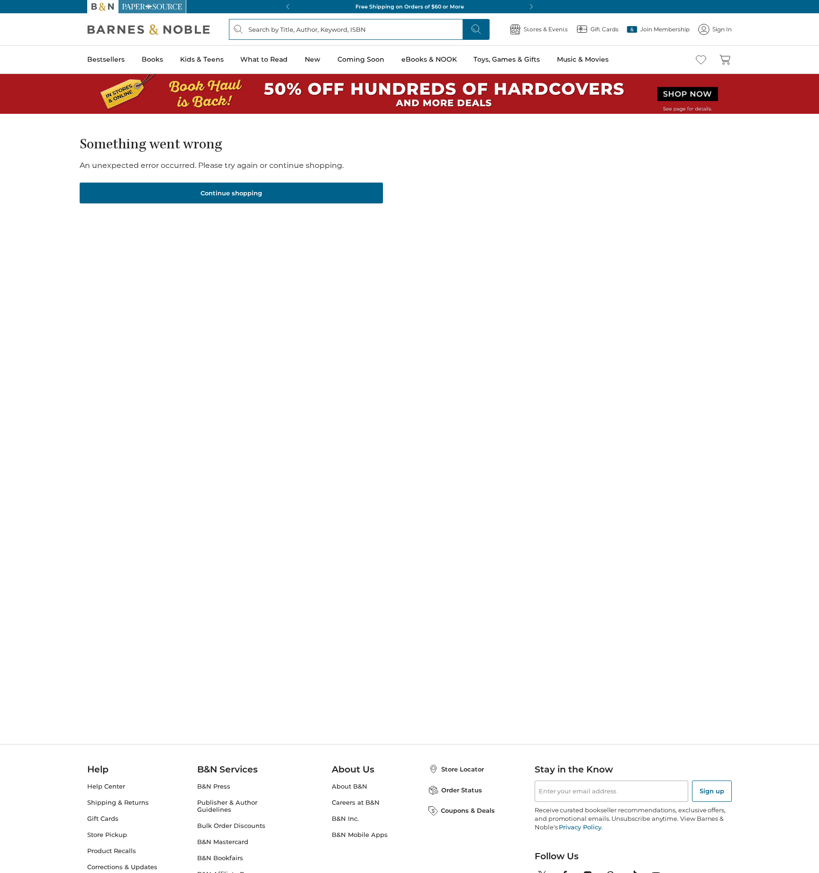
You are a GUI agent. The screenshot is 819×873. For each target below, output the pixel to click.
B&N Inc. (345, 818)
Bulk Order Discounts (231, 825)
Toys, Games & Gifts (506, 59)
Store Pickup (107, 834)
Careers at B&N (356, 802)
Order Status (461, 790)
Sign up (712, 791)
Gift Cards (102, 818)
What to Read (264, 59)
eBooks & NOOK (429, 59)
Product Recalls (111, 851)
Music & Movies (583, 59)
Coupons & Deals (468, 810)
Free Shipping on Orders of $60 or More (409, 6)
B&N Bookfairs (220, 858)
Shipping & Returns (118, 802)
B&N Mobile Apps (360, 834)
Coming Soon (360, 59)
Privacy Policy (580, 827)
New (312, 59)
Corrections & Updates (122, 867)
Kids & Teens (202, 59)
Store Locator (462, 769)
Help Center (106, 786)
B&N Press (213, 786)
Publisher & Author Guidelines (227, 806)
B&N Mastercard (222, 841)
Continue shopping (231, 193)
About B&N (349, 786)
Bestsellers (106, 59)
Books (152, 59)
